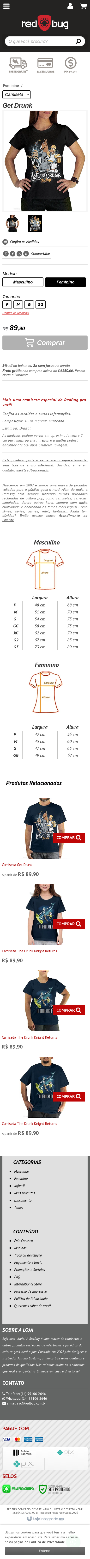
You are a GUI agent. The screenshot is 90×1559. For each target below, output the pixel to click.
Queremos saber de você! (32, 1306)
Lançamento (22, 1200)
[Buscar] (78, 41)
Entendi (45, 1550)
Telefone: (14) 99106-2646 (25, 1393)
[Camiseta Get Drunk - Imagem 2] (35, 223)
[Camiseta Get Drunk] (44, 838)
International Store (28, 1284)
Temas (18, 1207)
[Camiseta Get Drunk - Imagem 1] (12, 223)
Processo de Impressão (30, 1291)
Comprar (50, 342)
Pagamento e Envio (28, 1262)
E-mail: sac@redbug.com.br (26, 1403)
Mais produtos (24, 1193)
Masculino (21, 1171)
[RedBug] (45, 23)
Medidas (20, 1248)
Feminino (11, 85)
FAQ (17, 1277)
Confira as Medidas (24, 241)
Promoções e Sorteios (29, 1269)
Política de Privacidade (31, 1298)
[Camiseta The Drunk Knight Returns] (44, 925)
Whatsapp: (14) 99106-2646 (26, 1398)
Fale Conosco (23, 1240)
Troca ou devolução (28, 1255)
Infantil (19, 1185)
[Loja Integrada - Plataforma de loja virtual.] (45, 1519)
